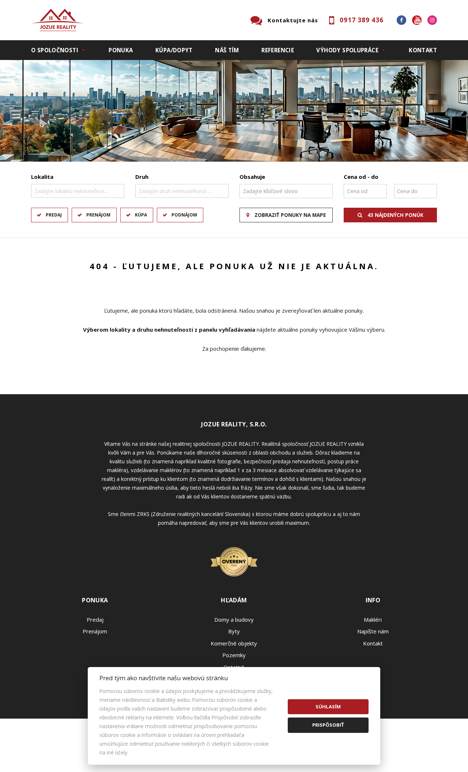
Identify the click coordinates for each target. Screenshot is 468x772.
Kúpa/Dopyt (174, 50)
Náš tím (227, 50)
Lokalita (42, 176)
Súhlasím (328, 706)
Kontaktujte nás (293, 20)
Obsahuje (252, 176)
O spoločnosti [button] (54, 50)
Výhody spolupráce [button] (347, 50)
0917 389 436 (362, 20)
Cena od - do (361, 176)
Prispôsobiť (328, 725)
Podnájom (184, 215)
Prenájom (98, 215)
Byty (234, 631)
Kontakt (423, 50)
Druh (141, 176)
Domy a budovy (234, 619)
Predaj (54, 215)
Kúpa (141, 215)
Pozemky (234, 655)
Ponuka (121, 50)
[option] (234, 111)
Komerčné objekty (234, 643)
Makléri (373, 619)
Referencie (277, 50)
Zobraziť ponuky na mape (289, 215)
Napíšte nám (373, 631)
